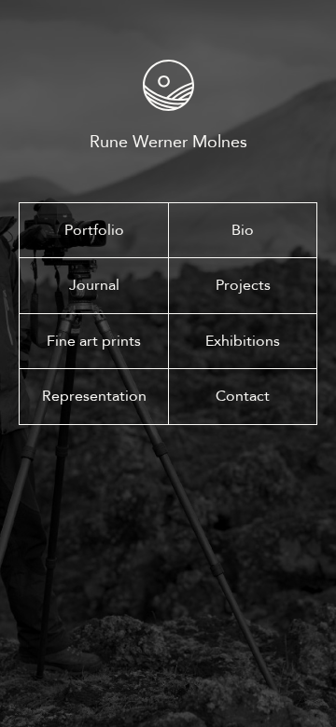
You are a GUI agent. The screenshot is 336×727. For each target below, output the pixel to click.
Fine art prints (94, 342)
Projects (243, 286)
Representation (94, 397)
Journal (94, 286)
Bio (242, 231)
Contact (243, 397)
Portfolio (94, 231)
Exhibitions (242, 342)
